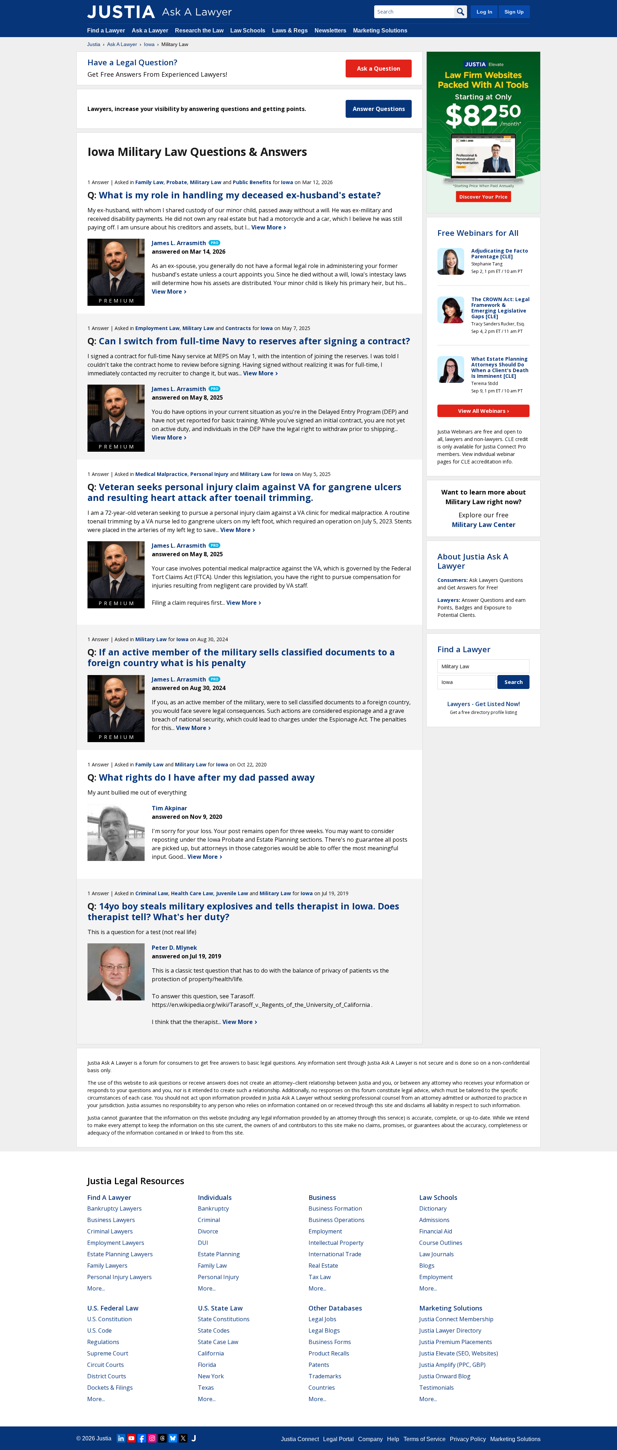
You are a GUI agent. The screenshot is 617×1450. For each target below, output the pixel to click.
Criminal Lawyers (110, 1231)
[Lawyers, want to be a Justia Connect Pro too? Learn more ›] (213, 243)
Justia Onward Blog (445, 1376)
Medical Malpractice (161, 474)
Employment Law (157, 328)
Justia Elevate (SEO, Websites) (458, 1353)
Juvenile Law (232, 893)
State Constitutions (224, 1319)
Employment (325, 1231)
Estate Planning (219, 1254)
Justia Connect (300, 1439)
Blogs (427, 1265)
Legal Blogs (324, 1330)
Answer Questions (379, 109)
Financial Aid (435, 1231)
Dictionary (433, 1208)
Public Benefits (252, 182)
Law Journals (436, 1254)
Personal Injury (209, 474)
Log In (484, 12)
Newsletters (330, 30)
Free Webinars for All (477, 232)
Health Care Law (192, 893)
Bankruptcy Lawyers (114, 1208)
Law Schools (247, 30)
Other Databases (335, 1308)
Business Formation (335, 1208)
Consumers (451, 580)
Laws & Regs (290, 30)
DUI (203, 1243)
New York (211, 1376)
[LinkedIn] (121, 1438)
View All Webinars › (483, 410)
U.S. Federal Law (113, 1308)
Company (370, 1439)
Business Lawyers (111, 1220)
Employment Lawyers (115, 1243)
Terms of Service (424, 1439)
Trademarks (324, 1376)
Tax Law (319, 1277)
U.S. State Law (220, 1308)
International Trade (334, 1254)
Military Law (205, 182)
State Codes (214, 1330)
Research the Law (199, 30)
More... (96, 1288)
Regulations (103, 1342)
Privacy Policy (468, 1439)
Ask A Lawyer (122, 44)
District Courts (106, 1376)
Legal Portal (338, 1439)
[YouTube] (131, 1438)
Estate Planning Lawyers (120, 1254)
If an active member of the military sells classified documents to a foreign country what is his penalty (241, 657)
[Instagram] (152, 1438)
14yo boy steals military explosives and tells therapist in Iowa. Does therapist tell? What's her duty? (243, 911)
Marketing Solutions (380, 30)
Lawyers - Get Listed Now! (483, 704)
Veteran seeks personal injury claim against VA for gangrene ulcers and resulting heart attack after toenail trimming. (244, 492)
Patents (318, 1365)
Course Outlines (440, 1243)
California (211, 1353)
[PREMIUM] (116, 267)
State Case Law (218, 1342)
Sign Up (514, 12)
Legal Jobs (322, 1319)
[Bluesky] (173, 1438)
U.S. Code (99, 1330)
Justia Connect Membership (456, 1319)
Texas (206, 1387)
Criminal (209, 1220)
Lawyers (448, 600)
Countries (321, 1387)
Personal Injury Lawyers (119, 1277)
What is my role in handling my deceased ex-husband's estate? (240, 195)
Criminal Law (151, 893)
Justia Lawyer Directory (450, 1330)
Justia (93, 44)
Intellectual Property (335, 1243)
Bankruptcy (213, 1208)
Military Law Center (484, 524)
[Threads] (162, 1438)
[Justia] (121, 11)
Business (322, 1197)
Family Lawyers (107, 1265)
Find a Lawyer (106, 30)
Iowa (149, 44)
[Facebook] (141, 1438)
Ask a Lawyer (151, 30)
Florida (207, 1365)
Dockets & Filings (110, 1387)
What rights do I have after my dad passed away (207, 777)
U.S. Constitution (109, 1319)
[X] (183, 1438)
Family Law (149, 182)
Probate (176, 182)
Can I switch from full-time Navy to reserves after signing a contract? (254, 341)
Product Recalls (328, 1353)
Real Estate (323, 1265)
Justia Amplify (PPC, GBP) (452, 1365)
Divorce (208, 1231)
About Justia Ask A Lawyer (472, 561)
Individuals (215, 1197)
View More (267, 227)
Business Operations (336, 1220)
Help (393, 1439)
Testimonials (436, 1387)
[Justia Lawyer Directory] (193, 1438)
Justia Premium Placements (455, 1342)
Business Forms (329, 1342)
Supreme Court (107, 1353)
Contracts (238, 328)
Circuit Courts (105, 1365)
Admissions (434, 1220)
